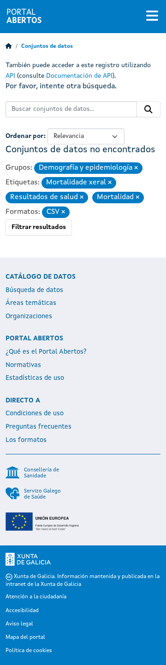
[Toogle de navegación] (152, 16)
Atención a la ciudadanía (36, 597)
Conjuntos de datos (47, 46)
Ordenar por (25, 136)
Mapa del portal (25, 637)
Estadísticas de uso (35, 378)
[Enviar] (148, 109)
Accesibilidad (22, 610)
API (10, 76)
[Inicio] (9, 46)
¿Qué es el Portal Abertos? (46, 352)
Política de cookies (29, 651)
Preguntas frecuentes (38, 427)
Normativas (23, 365)
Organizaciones (29, 316)
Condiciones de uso (35, 413)
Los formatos (26, 440)
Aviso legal (19, 624)
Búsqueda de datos (34, 290)
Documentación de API (79, 76)
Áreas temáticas (31, 303)
